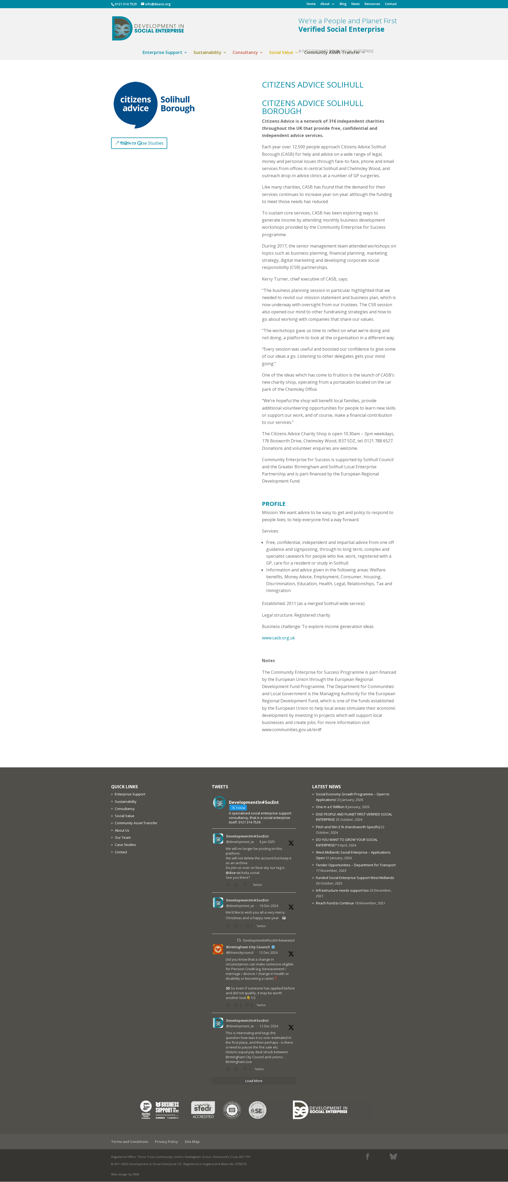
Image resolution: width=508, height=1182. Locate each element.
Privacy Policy (166, 1141)
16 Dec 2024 (269, 906)
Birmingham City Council (248, 947)
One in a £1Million (330, 806)
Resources (372, 4)
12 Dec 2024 (268, 952)
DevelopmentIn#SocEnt (247, 836)
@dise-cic (233, 872)
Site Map (192, 1141)
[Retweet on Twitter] (239, 940)
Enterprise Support (162, 53)
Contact (391, 4)
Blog (343, 4)
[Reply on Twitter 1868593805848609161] (228, 926)
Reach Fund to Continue (335, 903)
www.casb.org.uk (278, 638)
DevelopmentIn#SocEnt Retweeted (268, 940)
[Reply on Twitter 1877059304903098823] (228, 885)
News (355, 4)
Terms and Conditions (129, 1141)
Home (311, 4)
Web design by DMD (125, 1174)
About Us (122, 830)
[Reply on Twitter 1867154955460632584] (228, 1005)
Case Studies (125, 844)
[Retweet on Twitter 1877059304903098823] (237, 885)
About (325, 4)
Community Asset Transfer (136, 823)
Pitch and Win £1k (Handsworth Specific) (348, 826)
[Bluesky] (393, 1156)
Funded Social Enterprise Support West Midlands (355, 877)
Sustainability (207, 53)
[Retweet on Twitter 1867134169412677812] (237, 1069)
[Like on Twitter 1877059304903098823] (246, 885)
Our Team (123, 837)
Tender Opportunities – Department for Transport (356, 865)
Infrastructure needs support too (342, 890)
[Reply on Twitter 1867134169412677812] (228, 1069)
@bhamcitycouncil (239, 952)
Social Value (281, 53)
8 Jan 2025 (267, 842)
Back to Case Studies (142, 143)
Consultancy (245, 53)
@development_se (240, 842)
